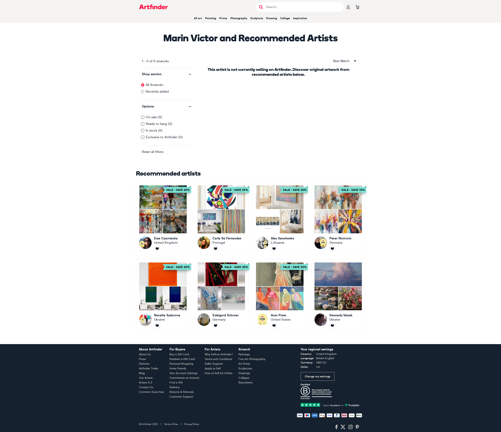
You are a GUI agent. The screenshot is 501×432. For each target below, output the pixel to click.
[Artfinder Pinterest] (357, 427)
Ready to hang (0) (159, 124)
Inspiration (300, 18)
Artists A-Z (145, 382)
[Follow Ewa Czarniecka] (157, 248)
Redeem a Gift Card (182, 359)
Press (142, 359)
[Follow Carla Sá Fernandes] (216, 248)
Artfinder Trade (148, 368)
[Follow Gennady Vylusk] (332, 325)
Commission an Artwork (184, 378)
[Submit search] (261, 7)
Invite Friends (177, 368)
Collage (285, 18)
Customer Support (181, 396)
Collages (243, 378)
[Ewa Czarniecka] (163, 218)
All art (198, 18)
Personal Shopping (181, 363)
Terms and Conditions (218, 359)
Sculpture (256, 18)
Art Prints (244, 363)
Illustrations (245, 382)
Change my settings (317, 376)
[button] (167, 74)
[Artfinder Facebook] (336, 427)
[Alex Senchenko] (280, 218)
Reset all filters (152, 152)
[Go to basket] (357, 7)
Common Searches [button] (151, 392)
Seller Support (214, 363)
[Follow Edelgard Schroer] (216, 325)
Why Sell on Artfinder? (219, 354)
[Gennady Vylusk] (338, 295)
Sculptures (245, 368)
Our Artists (146, 378)
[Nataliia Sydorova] (163, 295)
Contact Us (146, 387)
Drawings (244, 373)
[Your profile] (348, 7)
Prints (223, 18)
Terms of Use (171, 424)
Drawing (271, 18)
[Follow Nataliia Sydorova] (157, 325)
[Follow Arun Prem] (274, 325)
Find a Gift (176, 382)
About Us (145, 354)
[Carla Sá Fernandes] (221, 218)
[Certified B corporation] (316, 391)
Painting (210, 18)
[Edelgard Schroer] (221, 295)
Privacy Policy (191, 424)
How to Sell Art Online (218, 373)
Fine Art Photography (251, 359)
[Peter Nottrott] (338, 218)
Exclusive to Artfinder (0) (164, 137)
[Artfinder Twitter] (343, 427)
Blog (142, 373)
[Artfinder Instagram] (350, 427)
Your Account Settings (183, 373)
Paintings (244, 354)
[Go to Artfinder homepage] (153, 7)
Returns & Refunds (181, 392)
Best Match (341, 61)
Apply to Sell (213, 368)
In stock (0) (154, 130)
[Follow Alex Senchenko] (274, 248)
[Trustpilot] (330, 404)
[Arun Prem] (280, 295)
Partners (144, 363)
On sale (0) (154, 117)
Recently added (157, 91)
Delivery (174, 387)
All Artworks (154, 85)
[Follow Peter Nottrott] (332, 248)
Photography (238, 18)
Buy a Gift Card (179, 354)
